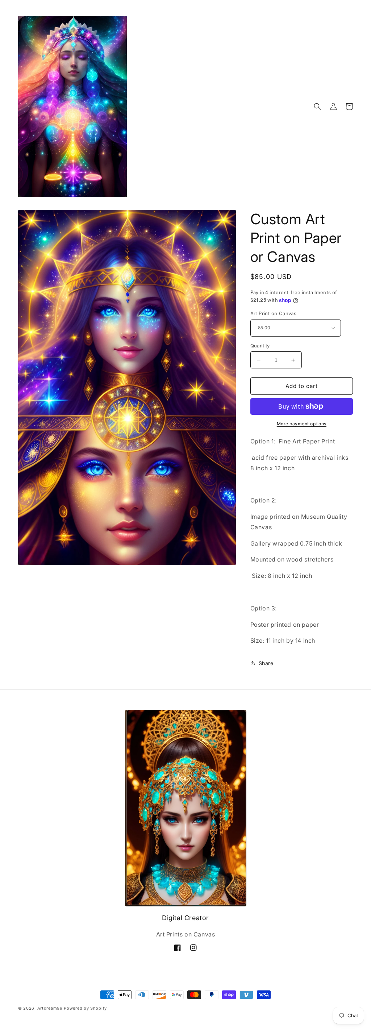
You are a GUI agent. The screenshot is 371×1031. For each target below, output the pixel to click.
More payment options (301, 423)
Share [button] (266, 663)
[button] (317, 106)
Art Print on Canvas (273, 313)
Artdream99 (50, 1008)
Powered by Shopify (85, 1008)
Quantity (260, 345)
